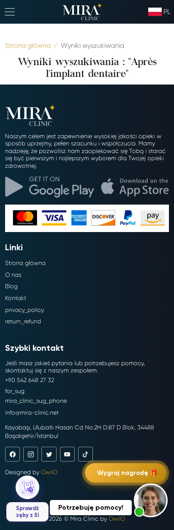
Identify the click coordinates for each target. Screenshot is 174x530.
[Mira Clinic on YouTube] (67, 454)
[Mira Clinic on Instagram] (30, 454)
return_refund (23, 321)
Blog (11, 286)
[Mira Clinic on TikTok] (85, 454)
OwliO (49, 472)
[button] (151, 500)
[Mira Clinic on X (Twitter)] (48, 454)
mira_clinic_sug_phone (36, 400)
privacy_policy (24, 309)
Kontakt (15, 298)
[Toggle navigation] (9, 11)
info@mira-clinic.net (32, 412)
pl (167, 12)
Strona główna (25, 263)
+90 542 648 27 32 (29, 380)
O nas (13, 274)
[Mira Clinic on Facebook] (12, 454)
